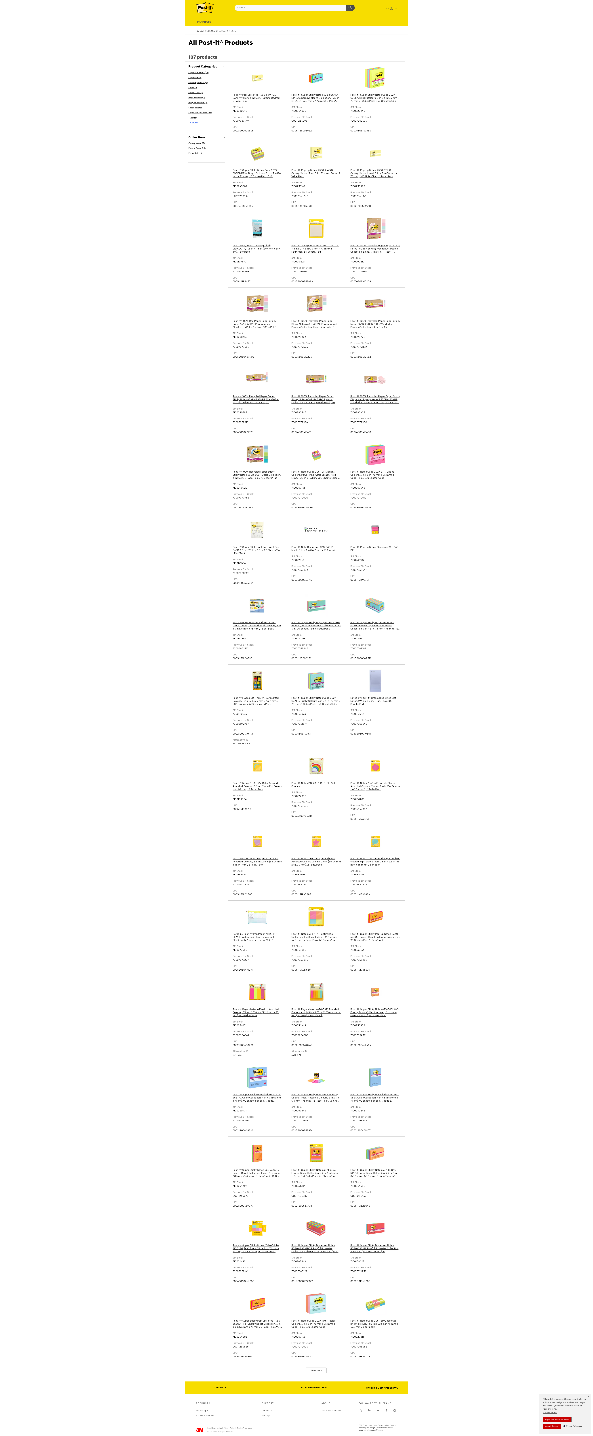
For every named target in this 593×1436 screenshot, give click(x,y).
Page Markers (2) (196, 98)
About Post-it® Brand (331, 1410)
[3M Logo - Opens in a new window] (205, 7)
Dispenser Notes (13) (198, 73)
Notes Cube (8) (195, 93)
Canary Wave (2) (196, 143)
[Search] (350, 8)
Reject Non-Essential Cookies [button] (557, 1420)
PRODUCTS (204, 22)
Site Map (266, 1415)
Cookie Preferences (244, 1428)
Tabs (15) (192, 118)
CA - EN (385, 9)
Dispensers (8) (195, 78)
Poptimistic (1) (195, 153)
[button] (572, 1426)
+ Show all (193, 123)
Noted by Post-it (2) (198, 83)
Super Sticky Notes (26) (200, 113)
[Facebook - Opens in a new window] (386, 1410)
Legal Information (214, 1428)
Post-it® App (202, 1410)
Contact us (220, 1388)
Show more (316, 1370)
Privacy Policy (229, 1428)
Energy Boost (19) (197, 148)
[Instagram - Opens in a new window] (394, 1410)
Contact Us (267, 1410)
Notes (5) (192, 88)
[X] (361, 1410)
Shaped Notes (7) (196, 108)
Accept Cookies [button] (551, 1426)
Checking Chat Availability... (382, 1388)
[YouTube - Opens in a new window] (378, 1410)
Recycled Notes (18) (198, 103)
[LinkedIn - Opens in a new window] (369, 1410)
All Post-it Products (205, 1415)
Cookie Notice (550, 1413)
